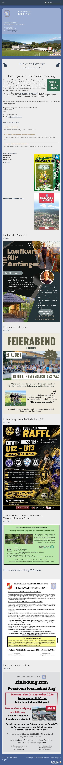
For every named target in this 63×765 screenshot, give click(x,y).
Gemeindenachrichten (10, 153)
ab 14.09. (6, 238)
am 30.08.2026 (7, 422)
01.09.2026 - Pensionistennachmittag (16, 144)
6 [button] (59, 55)
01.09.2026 (6, 668)
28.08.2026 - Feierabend (11, 127)
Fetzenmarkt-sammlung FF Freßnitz (22, 570)
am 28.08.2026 (7, 330)
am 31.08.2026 (7, 521)
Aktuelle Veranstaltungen (11, 122)
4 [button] (56, 55)
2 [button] (52, 55)
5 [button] (58, 55)
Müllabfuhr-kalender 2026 (13, 198)
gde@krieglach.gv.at (12, 31)
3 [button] (54, 55)
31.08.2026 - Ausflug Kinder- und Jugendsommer (19, 134)
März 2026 (6, 162)
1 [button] (51, 55)
